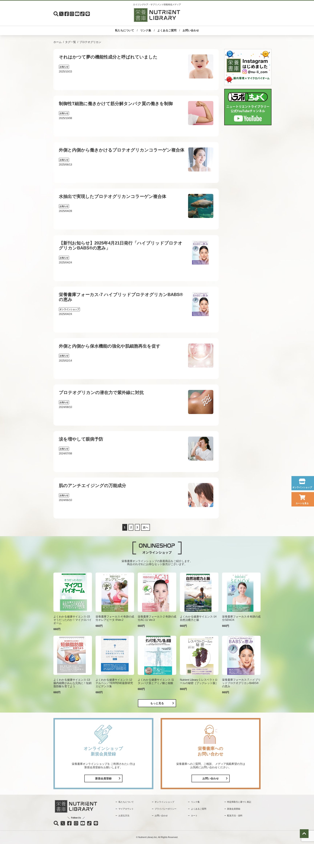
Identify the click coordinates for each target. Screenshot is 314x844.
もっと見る (157, 703)
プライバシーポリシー (165, 809)
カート (194, 815)
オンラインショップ (302, 487)
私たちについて (124, 30)
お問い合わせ (191, 30)
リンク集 (145, 30)
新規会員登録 (103, 778)
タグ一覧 (70, 42)
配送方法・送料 (234, 815)
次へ (145, 527)
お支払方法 (123, 815)
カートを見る (302, 503)
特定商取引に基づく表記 (239, 802)
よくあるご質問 (166, 30)
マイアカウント (126, 809)
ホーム (57, 42)
